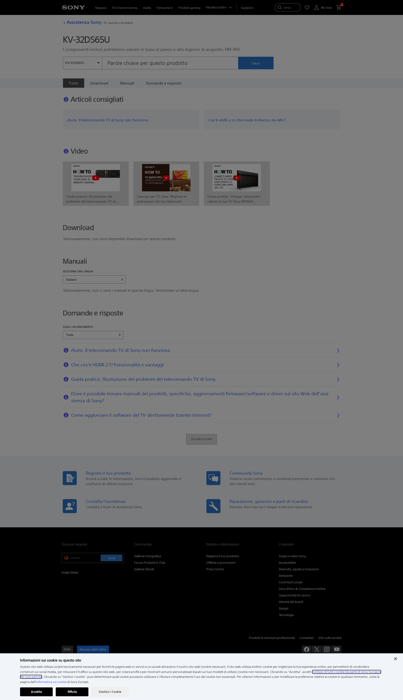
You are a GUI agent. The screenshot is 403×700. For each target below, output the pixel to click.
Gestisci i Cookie (110, 692)
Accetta (36, 692)
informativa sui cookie (51, 682)
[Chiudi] (395, 659)
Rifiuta (72, 692)
